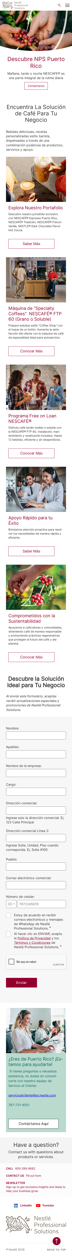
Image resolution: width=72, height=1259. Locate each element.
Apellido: (12, 747)
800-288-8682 (25, 1168)
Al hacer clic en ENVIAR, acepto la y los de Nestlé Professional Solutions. (38, 940)
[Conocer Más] (36, 279)
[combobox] (11, 904)
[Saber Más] (36, 179)
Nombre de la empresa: (23, 766)
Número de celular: (20, 897)
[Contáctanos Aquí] (36, 1030)
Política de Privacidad (34, 938)
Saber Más (31, 244)
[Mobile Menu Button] (67, 5)
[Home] (15, 5)
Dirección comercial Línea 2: (27, 831)
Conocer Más (31, 351)
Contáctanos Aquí (33, 1124)
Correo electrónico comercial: (28, 878)
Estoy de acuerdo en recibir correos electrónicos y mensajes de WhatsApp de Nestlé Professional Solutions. (38, 921)
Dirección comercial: (21, 803)
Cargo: (11, 784)
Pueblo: (11, 859)
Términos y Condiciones (32, 943)
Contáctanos (36, 85)
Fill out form (33, 1175)
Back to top (56, 1249)
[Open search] (59, 5)
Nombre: (12, 728)
